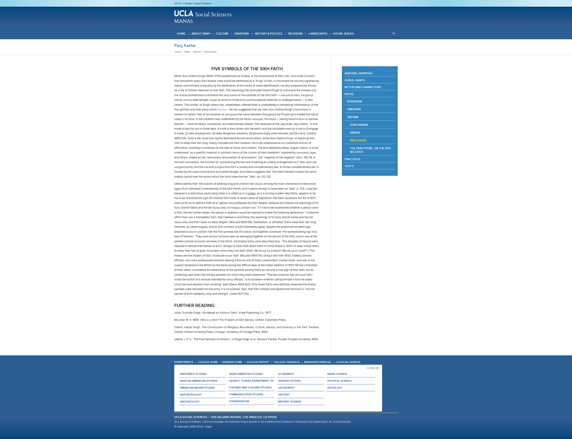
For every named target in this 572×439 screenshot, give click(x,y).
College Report (258, 362)
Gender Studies (289, 380)
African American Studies (198, 380)
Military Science (289, 401)
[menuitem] (181, 33)
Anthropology (191, 394)
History (284, 394)
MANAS (183, 21)
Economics (286, 373)
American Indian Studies (197, 387)
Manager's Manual (317, 362)
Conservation (239, 401)
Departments (183, 362)
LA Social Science (348, 362)
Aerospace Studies (193, 373)
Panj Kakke (185, 45)
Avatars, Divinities (358, 73)
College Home (208, 362)
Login (208, 426)
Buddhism (354, 101)
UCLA (177, 3)
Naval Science (337, 373)
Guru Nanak (359, 124)
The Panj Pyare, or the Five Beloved (370, 150)
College (187, 3)
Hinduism (354, 109)
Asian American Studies (246, 373)
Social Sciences (202, 3)
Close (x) (373, 368)
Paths (349, 94)
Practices (352, 159)
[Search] (394, 33)
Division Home (232, 362)
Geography (286, 387)
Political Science (339, 380)
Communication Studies (246, 394)
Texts (349, 166)
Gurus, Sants (355, 80)
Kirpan (355, 132)
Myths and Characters (363, 87)
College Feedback (287, 362)
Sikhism (223, 109)
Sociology (335, 387)
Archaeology (190, 401)
